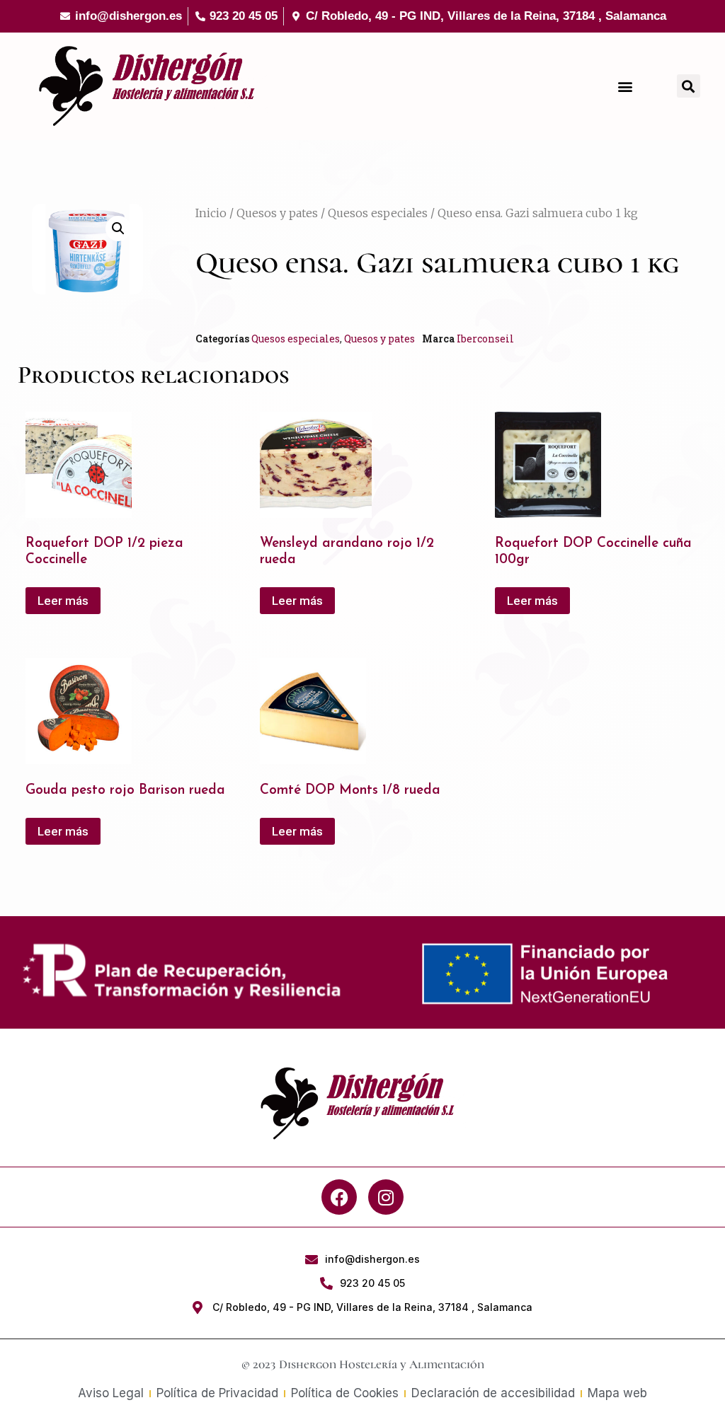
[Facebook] (339, 1197)
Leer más (63, 601)
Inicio (211, 213)
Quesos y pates (277, 213)
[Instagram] (386, 1197)
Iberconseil (485, 338)
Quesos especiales (378, 213)
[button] (625, 86)
